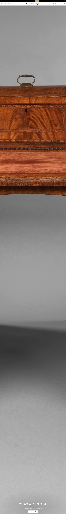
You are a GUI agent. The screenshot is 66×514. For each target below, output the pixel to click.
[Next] (64, 261)
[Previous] (2, 261)
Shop (2, 3)
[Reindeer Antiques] (33, 3)
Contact (9, 3)
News (5, 3)
